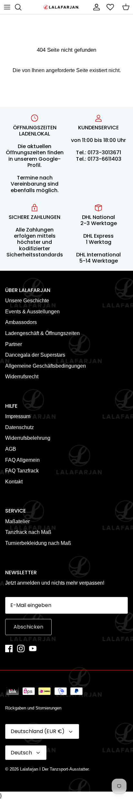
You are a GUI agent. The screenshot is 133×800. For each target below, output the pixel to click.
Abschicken (28, 627)
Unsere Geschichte (27, 300)
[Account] (95, 7)
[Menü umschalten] (7, 7)
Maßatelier (17, 521)
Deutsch (21, 752)
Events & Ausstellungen (32, 311)
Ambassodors (21, 322)
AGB (10, 449)
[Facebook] (9, 648)
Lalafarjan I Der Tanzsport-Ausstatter (54, 769)
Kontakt (14, 481)
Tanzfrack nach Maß (28, 532)
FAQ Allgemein (22, 460)
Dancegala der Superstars (35, 355)
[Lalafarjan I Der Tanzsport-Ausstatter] (61, 7)
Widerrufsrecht (21, 376)
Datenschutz (19, 427)
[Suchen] (21, 7)
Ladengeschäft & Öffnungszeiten (42, 333)
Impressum (17, 416)
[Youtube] (32, 648)
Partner (13, 344)
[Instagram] (21, 648)
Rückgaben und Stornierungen (33, 708)
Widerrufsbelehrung (27, 438)
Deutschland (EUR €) (38, 731)
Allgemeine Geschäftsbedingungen (45, 366)
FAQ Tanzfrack (22, 470)
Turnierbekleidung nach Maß (38, 543)
